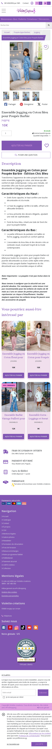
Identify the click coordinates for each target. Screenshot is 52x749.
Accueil (7, 32)
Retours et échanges (10, 551)
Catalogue (7, 520)
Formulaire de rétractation (13, 544)
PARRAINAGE (8, 558)
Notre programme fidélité (13, 554)
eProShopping (10, 707)
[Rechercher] (49, 25)
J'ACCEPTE (39, 744)
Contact (26, 3)
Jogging (37, 32)
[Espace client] (32, 3)
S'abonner (43, 693)
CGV (4, 530)
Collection (7, 568)
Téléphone (7, 616)
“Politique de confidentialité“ (29, 736)
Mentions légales (9, 534)
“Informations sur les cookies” (40, 733)
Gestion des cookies (9, 592)
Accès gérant (44, 707)
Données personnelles (10, 596)
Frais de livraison (9, 547)
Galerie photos (8, 537)
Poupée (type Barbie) (22, 32)
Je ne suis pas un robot (14, 697)
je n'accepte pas (13, 744)
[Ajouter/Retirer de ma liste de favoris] (46, 145)
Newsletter (7, 541)
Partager (12, 104)
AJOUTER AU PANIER (21, 145)
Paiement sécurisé (10, 561)
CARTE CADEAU (9, 565)
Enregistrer (28, 104)
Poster (44, 104)
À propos (6, 527)
